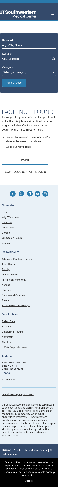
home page (24, 147)
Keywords (8, 40)
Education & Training (17, 332)
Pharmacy (7, 290)
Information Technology (14, 280)
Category (7, 67)
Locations (7, 222)
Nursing (6, 285)
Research (7, 300)
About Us (11, 342)
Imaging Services (11, 274)
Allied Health (8, 264)
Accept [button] (29, 480)
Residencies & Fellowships (16, 305)
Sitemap (6, 243)
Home (5, 212)
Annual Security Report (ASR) (18, 394)
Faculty (6, 269)
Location (7, 54)
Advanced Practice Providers (17, 259)
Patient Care (12, 322)
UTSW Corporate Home (19, 348)
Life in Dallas (8, 227)
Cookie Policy (40, 468)
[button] (52, 14)
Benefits (6, 233)
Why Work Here (10, 217)
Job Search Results (12, 238)
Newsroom (12, 337)
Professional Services (13, 295)
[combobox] (29, 46)
